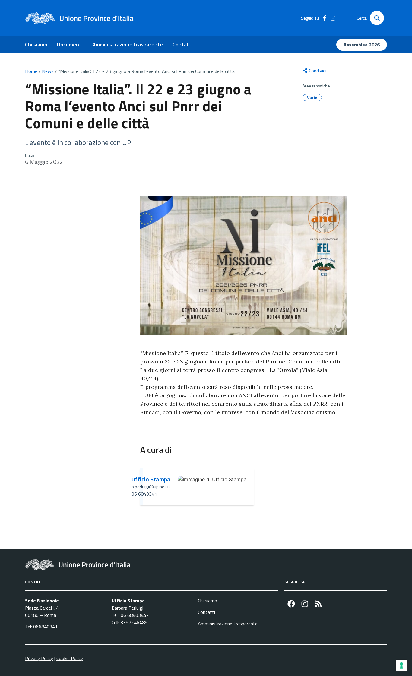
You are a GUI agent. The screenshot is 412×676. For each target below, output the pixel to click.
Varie (312, 97)
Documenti (70, 44)
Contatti (183, 44)
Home (31, 71)
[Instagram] (305, 604)
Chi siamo (36, 44)
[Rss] (318, 604)
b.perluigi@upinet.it (151, 486)
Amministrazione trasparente (127, 44)
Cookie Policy (69, 658)
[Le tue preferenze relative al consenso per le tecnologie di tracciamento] (401, 665)
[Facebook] (291, 604)
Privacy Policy (39, 658)
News (48, 71)
